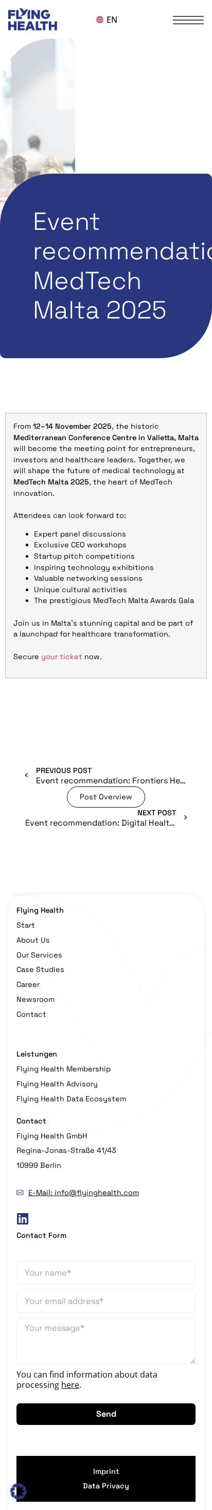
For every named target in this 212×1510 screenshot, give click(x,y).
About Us (33, 940)
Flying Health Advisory (57, 1083)
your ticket (61, 656)
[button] (18, 1491)
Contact (31, 1014)
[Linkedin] (22, 1219)
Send (106, 1413)
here (70, 1384)
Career (28, 984)
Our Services (39, 955)
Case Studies (40, 969)
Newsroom (35, 999)
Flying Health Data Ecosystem (71, 1098)
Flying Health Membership (63, 1068)
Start (25, 925)
